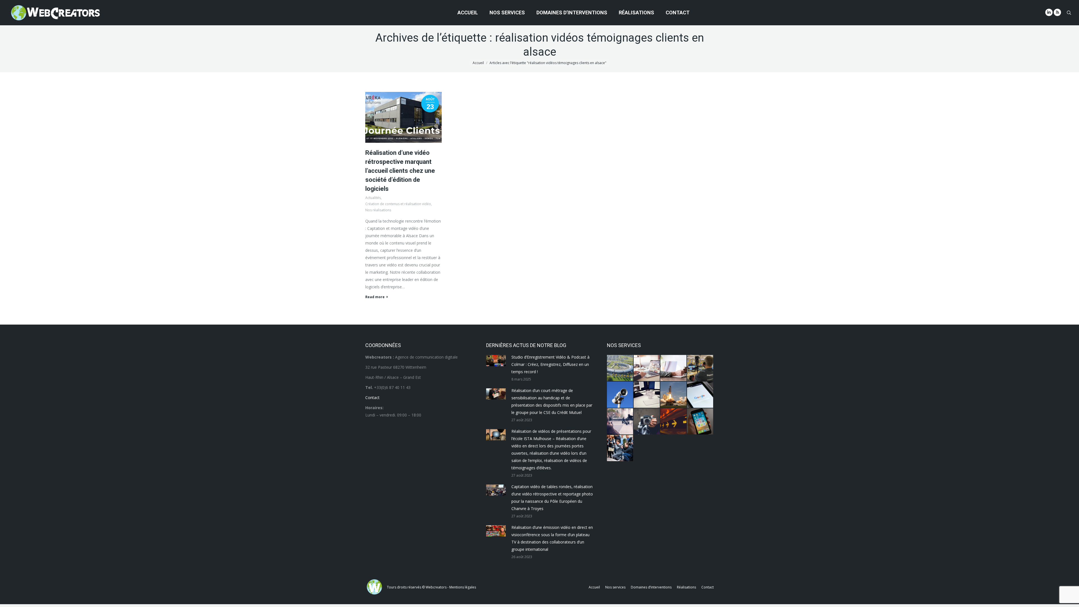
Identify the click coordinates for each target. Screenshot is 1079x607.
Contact (372, 397)
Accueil (478, 62)
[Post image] (496, 360)
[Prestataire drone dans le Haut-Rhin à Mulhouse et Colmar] (620, 368)
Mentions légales (462, 587)
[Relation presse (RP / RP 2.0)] (620, 448)
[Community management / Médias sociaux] (700, 421)
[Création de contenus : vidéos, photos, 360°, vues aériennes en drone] (620, 421)
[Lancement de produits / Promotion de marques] (673, 395)
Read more (375, 297)
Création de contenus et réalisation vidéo (398, 203)
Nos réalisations (378, 210)
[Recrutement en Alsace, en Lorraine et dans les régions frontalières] (673, 368)
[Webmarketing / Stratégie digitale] (673, 421)
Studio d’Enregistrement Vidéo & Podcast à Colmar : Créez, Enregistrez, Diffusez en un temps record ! (550, 364)
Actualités (373, 197)
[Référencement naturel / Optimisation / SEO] (700, 395)
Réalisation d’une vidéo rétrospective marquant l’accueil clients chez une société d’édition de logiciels (400, 170)
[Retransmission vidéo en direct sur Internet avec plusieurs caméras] (700, 368)
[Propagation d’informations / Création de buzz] (620, 395)
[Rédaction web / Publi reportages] (647, 395)
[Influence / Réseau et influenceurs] (647, 421)
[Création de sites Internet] (647, 368)
